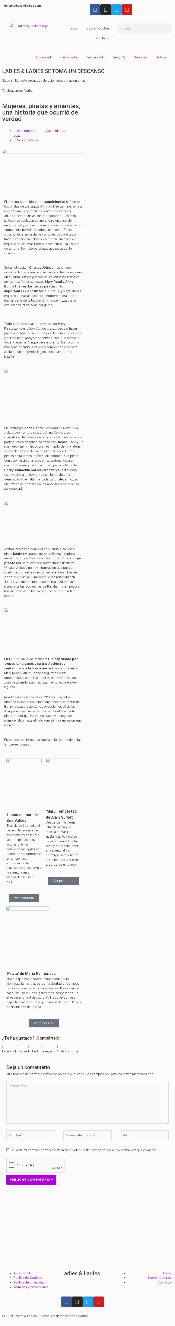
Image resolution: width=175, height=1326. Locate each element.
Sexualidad (95, 57)
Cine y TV (118, 57)
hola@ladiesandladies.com (22, 5)
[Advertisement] (87, 1234)
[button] (9, 1049)
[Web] (144, 1136)
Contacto (102, 38)
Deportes (140, 57)
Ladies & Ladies (80, 1273)
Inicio (74, 28)
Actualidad (43, 57)
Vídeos (161, 57)
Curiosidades (69, 57)
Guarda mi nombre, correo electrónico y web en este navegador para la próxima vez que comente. (84, 1150)
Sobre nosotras (98, 28)
